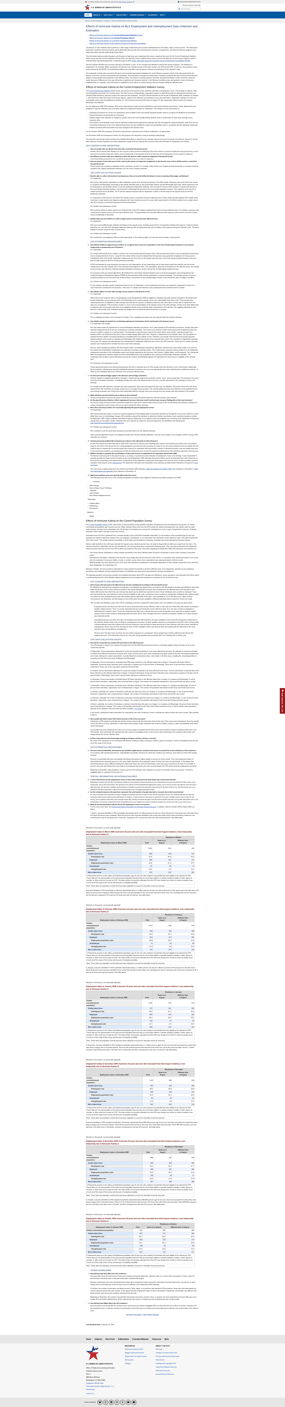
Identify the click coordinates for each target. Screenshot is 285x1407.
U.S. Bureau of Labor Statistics (106, 7)
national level (117, 463)
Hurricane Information (133, 1314)
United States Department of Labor (190, 2)
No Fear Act (129, 1360)
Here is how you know (125, 2)
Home (88, 1339)
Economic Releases (140, 1339)
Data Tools (110, 1339)
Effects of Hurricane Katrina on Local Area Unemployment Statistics (113, 41)
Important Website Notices (166, 1367)
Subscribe (197, 5)
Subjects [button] (97, 15)
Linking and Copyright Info (166, 1363)
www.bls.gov (90, 1389)
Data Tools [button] (108, 15)
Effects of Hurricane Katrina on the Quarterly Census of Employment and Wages (118, 43)
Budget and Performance (134, 1353)
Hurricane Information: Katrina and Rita (124, 21)
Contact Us (90, 1393)
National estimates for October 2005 (159, 469)
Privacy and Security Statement (168, 1356)
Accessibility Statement (165, 1374)
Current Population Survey (98, 524)
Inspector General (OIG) (134, 1349)
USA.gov (128, 1363)
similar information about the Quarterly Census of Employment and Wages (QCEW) (161, 61)
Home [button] (87, 15)
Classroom (156, 1339)
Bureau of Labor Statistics (93, 21)
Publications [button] (121, 15)
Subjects (107, 21)
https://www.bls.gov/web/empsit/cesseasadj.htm (107, 423)
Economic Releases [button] (137, 15)
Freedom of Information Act (166, 1353)
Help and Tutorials (163, 1370)
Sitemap (159, 1349)
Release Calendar (188, 5)
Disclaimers (160, 1360)
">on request (138, 708)
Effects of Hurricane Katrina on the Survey (116, 35)
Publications (123, 1339)
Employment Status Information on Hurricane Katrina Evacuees (134, 807)
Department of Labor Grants (136, 1356)
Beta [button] (162, 15)
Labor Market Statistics (151, 1314)
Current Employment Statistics (99, 91)
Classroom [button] (152, 15)
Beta (167, 1339)
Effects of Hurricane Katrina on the (112, 38)
